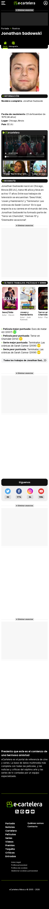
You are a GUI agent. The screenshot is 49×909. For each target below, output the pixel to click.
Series (8, 838)
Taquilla (10, 849)
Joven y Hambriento (26, 313)
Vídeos (9, 841)
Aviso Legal (16, 862)
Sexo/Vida (7, 312)
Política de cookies (19, 868)
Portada (5, 28)
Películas (10, 834)
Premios (10, 845)
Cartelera (11, 830)
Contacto (32, 826)
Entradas (10, 856)
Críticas (10, 852)
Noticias (10, 827)
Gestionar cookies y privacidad (24, 871)
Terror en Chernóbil (43, 313)
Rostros (16, 28)
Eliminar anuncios (25, 10)
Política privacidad (19, 865)
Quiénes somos (35, 823)
